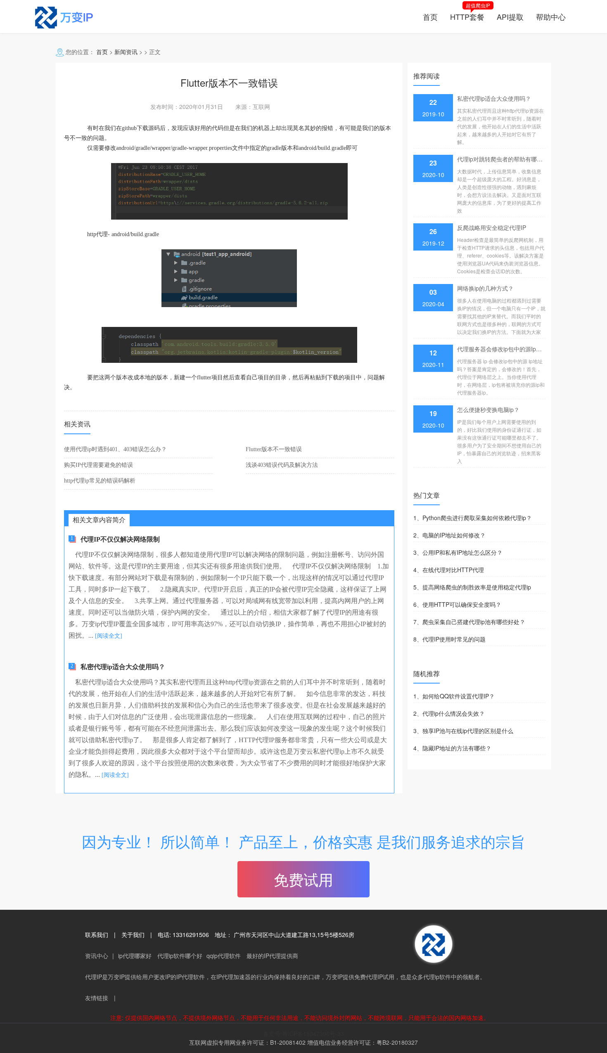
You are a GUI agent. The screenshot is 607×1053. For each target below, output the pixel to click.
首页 (430, 16)
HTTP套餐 (467, 16)
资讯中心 (96, 955)
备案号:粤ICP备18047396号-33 (303, 1033)
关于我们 (133, 934)
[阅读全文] (108, 636)
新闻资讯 (126, 51)
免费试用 (303, 879)
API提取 (510, 16)
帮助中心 (551, 16)
